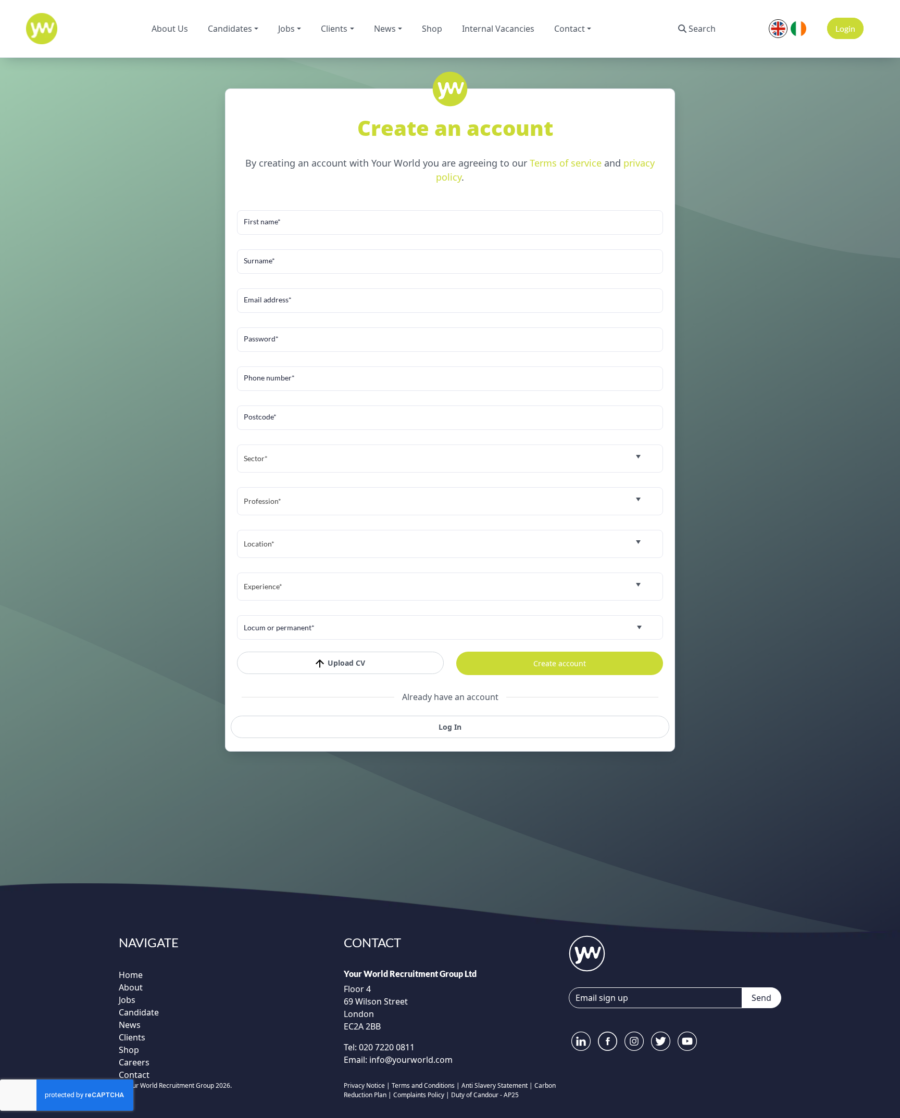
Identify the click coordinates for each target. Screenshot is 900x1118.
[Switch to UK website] (778, 27)
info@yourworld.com (411, 1059)
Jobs (286, 28)
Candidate (139, 1012)
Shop (432, 28)
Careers (134, 1062)
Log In (450, 727)
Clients (334, 28)
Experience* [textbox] (263, 586)
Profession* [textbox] (262, 501)
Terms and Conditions (423, 1085)
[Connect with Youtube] (687, 1041)
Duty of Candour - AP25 (485, 1094)
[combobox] (450, 458)
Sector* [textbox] (256, 458)
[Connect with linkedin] (581, 1041)
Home (131, 975)
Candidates (230, 28)
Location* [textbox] (259, 543)
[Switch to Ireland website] (798, 27)
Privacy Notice (364, 1085)
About (131, 987)
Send (761, 997)
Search (702, 28)
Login (845, 28)
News (385, 28)
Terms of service (567, 163)
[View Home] (41, 28)
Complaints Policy (418, 1094)
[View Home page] (587, 952)
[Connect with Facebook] (607, 1041)
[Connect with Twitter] (660, 1041)
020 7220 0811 (386, 1047)
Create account (559, 663)
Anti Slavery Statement (494, 1085)
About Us (170, 28)
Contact (569, 28)
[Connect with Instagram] (634, 1041)
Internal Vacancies (498, 28)
